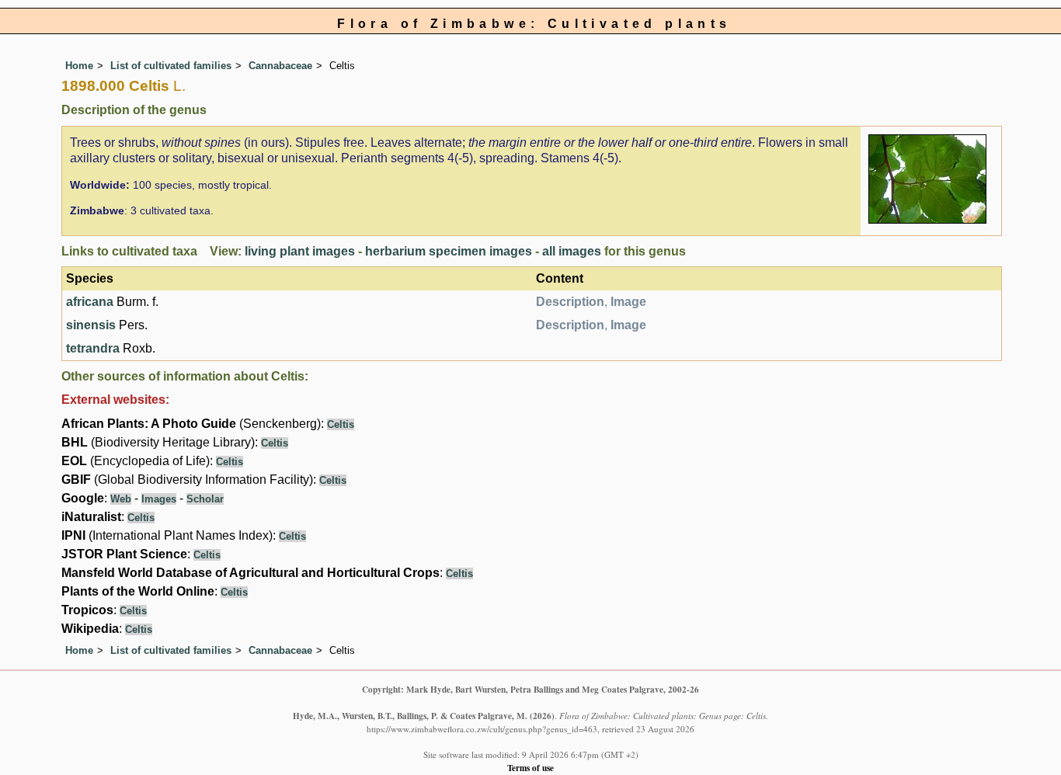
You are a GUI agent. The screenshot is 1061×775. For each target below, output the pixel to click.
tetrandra (93, 348)
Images (158, 499)
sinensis (91, 325)
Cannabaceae (280, 65)
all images (571, 251)
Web (120, 499)
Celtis (340, 424)
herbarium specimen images (448, 251)
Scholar (205, 499)
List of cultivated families (170, 65)
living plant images (300, 251)
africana (89, 301)
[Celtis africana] (927, 177)
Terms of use (530, 767)
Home (79, 65)
